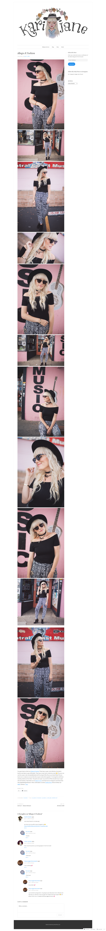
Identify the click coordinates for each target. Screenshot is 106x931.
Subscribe (71, 64)
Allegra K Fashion (35, 771)
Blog (53, 47)
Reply (25, 828)
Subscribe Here (72, 52)
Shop (58, 47)
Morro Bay (54, 797)
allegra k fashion (36, 797)
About (62, 47)
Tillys (26, 784)
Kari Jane (49, 797)
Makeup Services (45, 47)
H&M (18, 784)
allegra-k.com (38, 780)
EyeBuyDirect (48, 782)
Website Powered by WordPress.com (53, 924)
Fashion (25, 797)
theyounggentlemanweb (30, 861)
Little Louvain (27, 841)
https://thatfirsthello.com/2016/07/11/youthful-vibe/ (36, 826)
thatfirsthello (27, 817)
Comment (60, 914)
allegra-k (44, 797)
